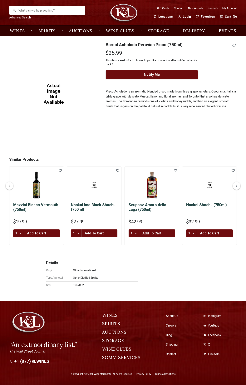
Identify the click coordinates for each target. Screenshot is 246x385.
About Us (172, 316)
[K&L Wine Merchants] (123, 14)
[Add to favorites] (234, 45)
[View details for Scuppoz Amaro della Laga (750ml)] (152, 185)
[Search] (14, 10)
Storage (158, 31)
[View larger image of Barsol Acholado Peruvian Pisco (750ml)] (52, 94)
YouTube (213, 325)
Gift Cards (163, 8)
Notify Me (152, 74)
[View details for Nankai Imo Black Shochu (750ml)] (94, 185)
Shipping (172, 344)
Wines (17, 31)
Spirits (47, 31)
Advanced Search (20, 17)
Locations (165, 16)
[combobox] (47, 10)
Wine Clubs (120, 31)
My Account (229, 8)
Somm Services (121, 357)
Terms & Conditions (165, 374)
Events (227, 31)
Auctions (80, 31)
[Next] (237, 186)
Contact (179, 8)
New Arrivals (195, 8)
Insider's (213, 8)
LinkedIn (213, 354)
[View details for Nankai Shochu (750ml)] (209, 185)
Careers (171, 325)
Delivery (194, 31)
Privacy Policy (143, 374)
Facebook (214, 335)
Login (187, 16)
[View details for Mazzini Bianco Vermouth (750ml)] (36, 185)
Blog (169, 335)
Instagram (214, 316)
